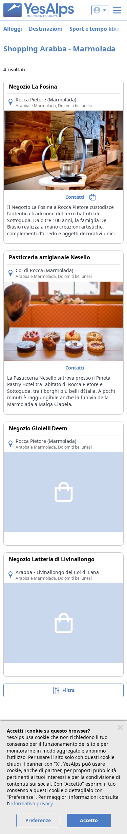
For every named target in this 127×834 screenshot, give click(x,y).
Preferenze (38, 820)
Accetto (89, 820)
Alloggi (12, 28)
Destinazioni (46, 28)
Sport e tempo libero (96, 28)
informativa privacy (30, 803)
